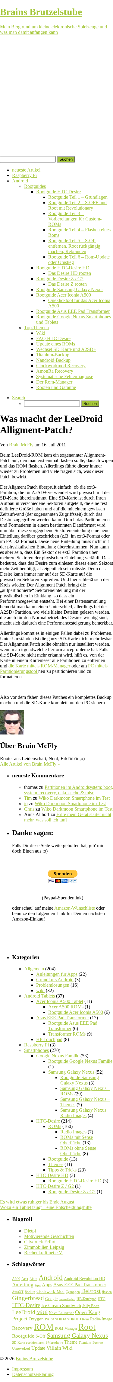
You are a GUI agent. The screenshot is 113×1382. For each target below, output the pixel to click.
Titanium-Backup (52, 354)
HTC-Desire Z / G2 (55, 1186)
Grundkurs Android (55, 979)
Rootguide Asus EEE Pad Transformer (73, 311)
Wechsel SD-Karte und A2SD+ (66, 349)
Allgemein (34, 968)
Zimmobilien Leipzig (44, 1247)
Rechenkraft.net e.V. (43, 1252)
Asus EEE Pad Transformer (62, 1017)
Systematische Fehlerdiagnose (64, 376)
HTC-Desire (48, 1120)
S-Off (41, 1336)
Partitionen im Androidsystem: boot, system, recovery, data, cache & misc (68, 790)
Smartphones (36, 1050)
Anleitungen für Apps (56, 974)
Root (87, 1327)
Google (51, 1298)
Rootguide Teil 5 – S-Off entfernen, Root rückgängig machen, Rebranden (74, 246)
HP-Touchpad (86, 1299)
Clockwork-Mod (50, 1291)
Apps (47, 1284)
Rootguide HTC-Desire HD (62, 267)
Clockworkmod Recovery (61, 365)
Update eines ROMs (55, 343)
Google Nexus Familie (57, 1055)
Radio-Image (101, 1319)
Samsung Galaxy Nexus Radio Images (83, 1112)
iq (26, 803)
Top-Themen (36, 327)
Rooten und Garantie (56, 387)
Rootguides (35, 186)
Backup (30, 1292)
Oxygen (36, 1318)
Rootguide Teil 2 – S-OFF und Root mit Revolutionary (77, 205)
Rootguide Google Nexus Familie (80, 1061)
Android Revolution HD (84, 1278)
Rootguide (58, 1159)
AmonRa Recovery (54, 371)
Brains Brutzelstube (34, 1358)
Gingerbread (28, 1298)
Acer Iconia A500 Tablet (59, 1001)
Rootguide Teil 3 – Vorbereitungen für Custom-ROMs (75, 219)
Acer (24, 1279)
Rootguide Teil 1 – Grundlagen (78, 197)
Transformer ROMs (67, 1033)
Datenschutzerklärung (33, 1374)
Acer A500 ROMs (65, 1006)
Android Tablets (39, 995)
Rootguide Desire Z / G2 (59, 278)
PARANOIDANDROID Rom (67, 1319)
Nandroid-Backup (53, 360)
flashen (107, 1292)
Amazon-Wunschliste (74, 908)
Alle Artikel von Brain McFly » (30, 764)
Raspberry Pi (24, 175)
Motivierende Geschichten (49, 1236)
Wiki (40, 333)
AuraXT (18, 1292)
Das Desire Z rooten (67, 284)
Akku (33, 1279)
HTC (101, 1299)
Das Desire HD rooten (69, 273)
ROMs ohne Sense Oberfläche (78, 1151)
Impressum (22, 1368)
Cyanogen (73, 1292)
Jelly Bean (90, 1305)
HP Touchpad (49, 1039)
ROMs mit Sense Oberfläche (76, 1140)
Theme (70, 1342)
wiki (40, 990)
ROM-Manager (66, 1328)
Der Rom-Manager (54, 381)
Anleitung (22, 1284)
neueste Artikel (26, 169)
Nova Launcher (61, 1313)
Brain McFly (21, 444)
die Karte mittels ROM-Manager (39, 665)
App (38, 1285)
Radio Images (73, 1131)
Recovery (22, 1328)
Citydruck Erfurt (39, 1241)
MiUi (42, 1312)
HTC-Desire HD (52, 1175)
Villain (53, 1348)
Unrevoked (21, 1348)
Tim (28, 798)
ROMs (54, 1126)
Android (20, 180)
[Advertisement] (56, 96)
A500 (16, 1279)
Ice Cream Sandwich (61, 1305)
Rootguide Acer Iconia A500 (63, 294)
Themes (55, 1164)
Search (18, 397)
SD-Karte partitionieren (28, 1342)
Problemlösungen (52, 985)
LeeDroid (23, 1312)
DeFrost (91, 1291)
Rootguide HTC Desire (58, 191)
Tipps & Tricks (62, 1169)
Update (38, 1348)
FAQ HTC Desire (53, 338)
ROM (44, 1327)
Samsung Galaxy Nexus (71, 1072)
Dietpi (30, 1230)
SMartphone (54, 1342)
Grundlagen (67, 1299)
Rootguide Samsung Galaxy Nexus (69, 289)
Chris (29, 809)
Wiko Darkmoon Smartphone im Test (74, 798)
